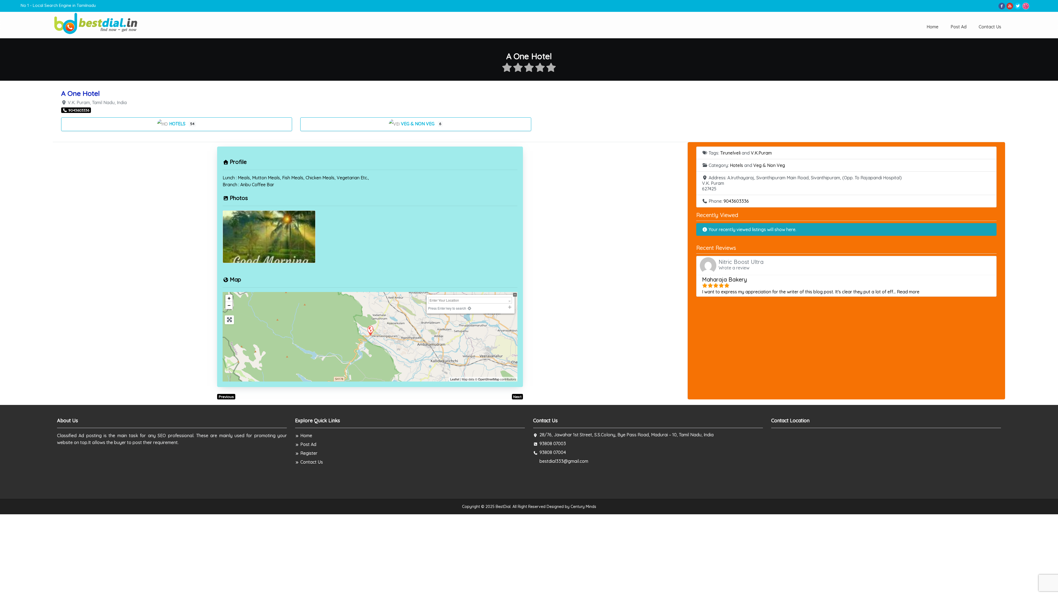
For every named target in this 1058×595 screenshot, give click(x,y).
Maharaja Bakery (724, 279)
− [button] (229, 305)
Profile (238, 161)
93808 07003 (552, 443)
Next (517, 396)
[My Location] (469, 308)
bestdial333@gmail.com (563, 461)
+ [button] (229, 298)
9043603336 (736, 201)
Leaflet (454, 379)
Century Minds (583, 506)
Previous (226, 396)
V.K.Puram (761, 153)
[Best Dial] (96, 23)
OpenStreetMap (488, 379)
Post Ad (959, 26)
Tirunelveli (730, 153)
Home (932, 26)
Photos (238, 197)
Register (308, 453)
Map (235, 279)
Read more (908, 291)
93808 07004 (552, 452)
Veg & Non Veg (418, 123)
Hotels (178, 123)
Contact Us (990, 26)
